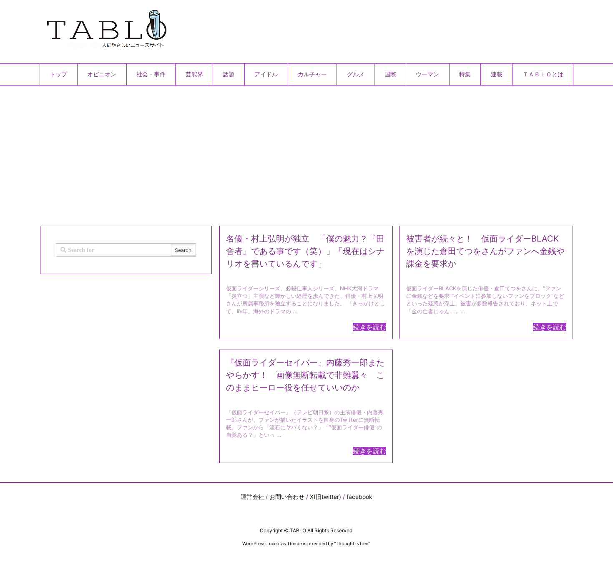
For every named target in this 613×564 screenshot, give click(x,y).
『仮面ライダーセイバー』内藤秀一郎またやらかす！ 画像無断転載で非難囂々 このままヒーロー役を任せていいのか (305, 375)
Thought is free (352, 543)
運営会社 (252, 496)
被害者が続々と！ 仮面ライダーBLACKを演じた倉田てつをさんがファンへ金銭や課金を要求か (485, 251)
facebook (359, 496)
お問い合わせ (286, 496)
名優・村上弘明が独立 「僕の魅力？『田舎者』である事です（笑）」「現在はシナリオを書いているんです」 (305, 251)
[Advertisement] (290, 152)
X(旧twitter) (325, 496)
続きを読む (369, 327)
